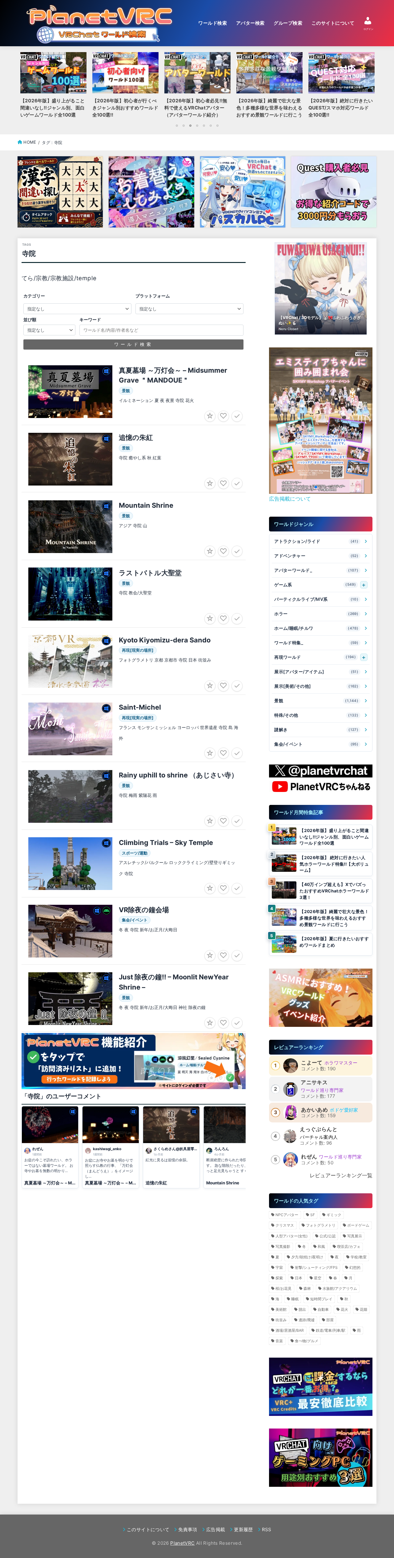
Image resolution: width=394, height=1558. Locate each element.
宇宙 (279, 1267)
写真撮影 (282, 1246)
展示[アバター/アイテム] (316, 671)
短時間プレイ (321, 1299)
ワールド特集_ (316, 642)
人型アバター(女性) (291, 1236)
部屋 (330, 1320)
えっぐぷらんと (318, 1129)
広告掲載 (215, 1529)
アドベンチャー (316, 555)
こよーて (312, 1063)
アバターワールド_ (316, 570)
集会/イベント (316, 744)
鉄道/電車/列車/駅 (330, 1330)
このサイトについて (333, 23)
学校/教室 (359, 1257)
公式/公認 (328, 1236)
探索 (279, 1278)
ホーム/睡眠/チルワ (316, 628)
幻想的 (354, 1267)
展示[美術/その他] (316, 686)
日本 (298, 1278)
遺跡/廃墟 (307, 1320)
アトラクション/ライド (316, 541)
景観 (316, 700)
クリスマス (284, 1225)
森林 (307, 1288)
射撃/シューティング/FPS (316, 1267)
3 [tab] (190, 125)
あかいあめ (314, 1110)
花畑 (363, 1309)
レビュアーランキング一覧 (341, 1175)
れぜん (309, 1157)
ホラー (316, 613)
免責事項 (187, 1529)
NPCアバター (286, 1214)
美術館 (281, 1309)
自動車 (323, 1309)
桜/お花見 (283, 1288)
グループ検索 (288, 23)
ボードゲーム (358, 1225)
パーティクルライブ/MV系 (316, 599)
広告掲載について (290, 498)
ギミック (334, 1214)
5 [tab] (204, 125)
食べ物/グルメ (306, 1341)
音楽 (279, 1341)
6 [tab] (210, 125)
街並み (281, 1320)
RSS (266, 1529)
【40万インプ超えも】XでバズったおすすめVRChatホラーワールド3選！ (334, 891)
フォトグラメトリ (321, 1225)
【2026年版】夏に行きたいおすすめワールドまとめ (334, 942)
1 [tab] (177, 125)
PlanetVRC (182, 1543)
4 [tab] (197, 125)
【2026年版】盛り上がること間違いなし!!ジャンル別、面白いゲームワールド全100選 (334, 837)
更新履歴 (243, 1529)
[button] (311, 487)
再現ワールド (315, 657)
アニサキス (314, 1082)
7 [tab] (217, 125)
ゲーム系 (315, 584)
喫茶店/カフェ (348, 1246)
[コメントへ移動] (50, 1147)
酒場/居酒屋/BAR (289, 1330)
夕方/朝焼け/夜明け (307, 1257)
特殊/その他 (316, 715)
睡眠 (295, 1299)
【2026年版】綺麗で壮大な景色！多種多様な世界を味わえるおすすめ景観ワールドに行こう (334, 918)
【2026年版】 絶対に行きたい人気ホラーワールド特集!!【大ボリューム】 (334, 864)
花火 (344, 1309)
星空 (317, 1278)
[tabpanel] (197, 86)
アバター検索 (250, 23)
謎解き (316, 729)
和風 (321, 1246)
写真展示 (354, 1236)
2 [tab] (183, 125)
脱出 (302, 1309)
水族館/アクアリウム (340, 1288)
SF (312, 1214)
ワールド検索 (212, 23)
